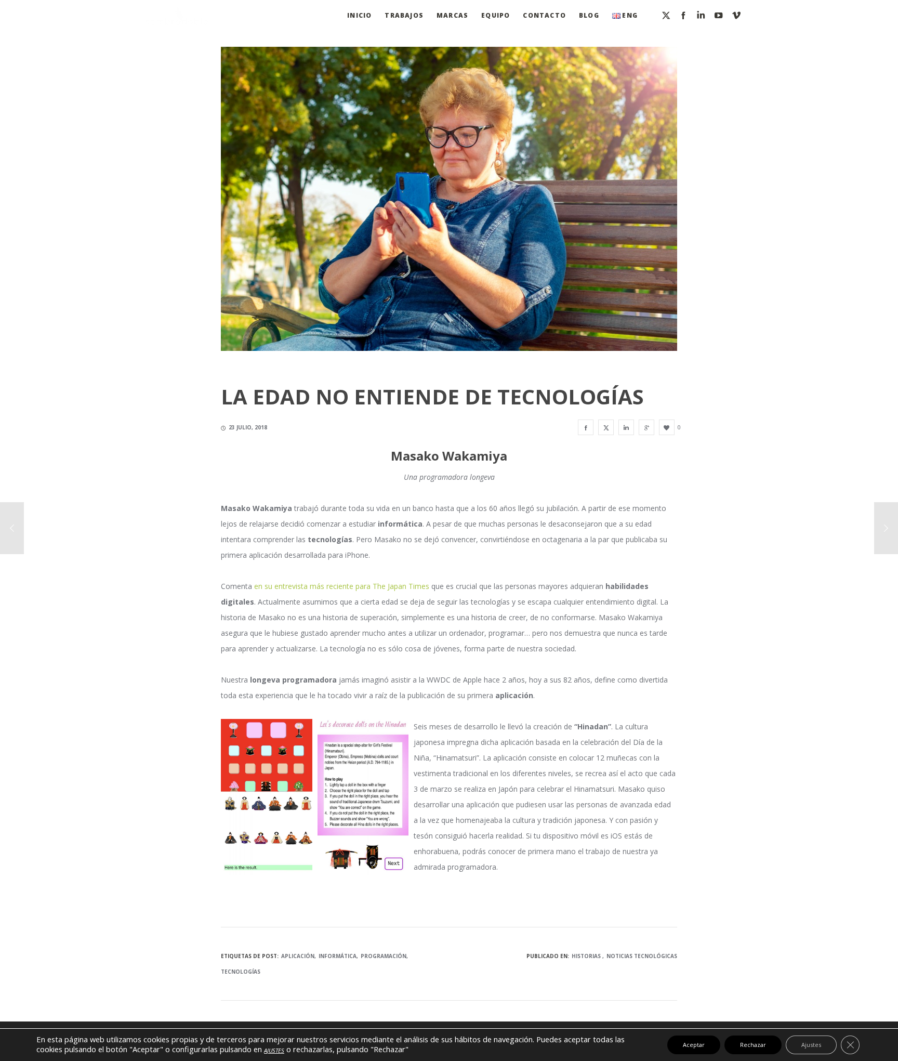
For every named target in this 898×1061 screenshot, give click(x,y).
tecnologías (240, 971)
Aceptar (694, 1045)
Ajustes (811, 1045)
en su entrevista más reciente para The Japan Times (341, 586)
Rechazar (753, 1045)
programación (383, 956)
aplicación (297, 956)
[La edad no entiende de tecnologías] (585, 427)
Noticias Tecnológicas (641, 956)
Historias (586, 956)
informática (337, 956)
